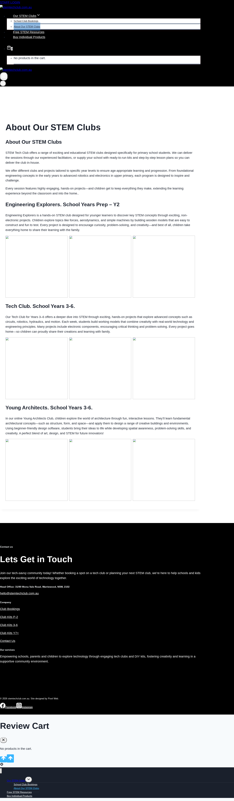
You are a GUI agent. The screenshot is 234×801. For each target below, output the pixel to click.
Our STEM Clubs (16, 780)
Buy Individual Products (29, 37)
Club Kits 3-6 (9, 625)
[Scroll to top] (3, 759)
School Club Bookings (26, 20)
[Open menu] (4, 76)
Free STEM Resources (28, 32)
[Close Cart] (3, 740)
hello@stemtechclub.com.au (19, 593)
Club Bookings (10, 609)
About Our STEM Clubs (27, 26)
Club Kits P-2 (9, 617)
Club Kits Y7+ (9, 633)
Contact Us (7, 641)
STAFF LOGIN (10, 2)
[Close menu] (1, 771)
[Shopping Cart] (3, 83)
